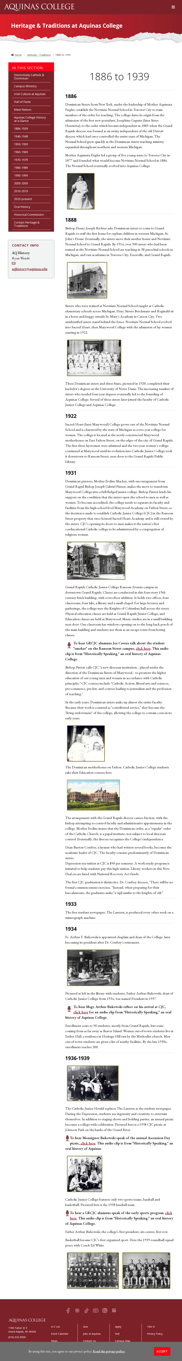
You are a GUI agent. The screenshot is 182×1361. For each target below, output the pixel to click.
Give (85, 1326)
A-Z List (55, 1326)
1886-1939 (21, 129)
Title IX (151, 1326)
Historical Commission (29, 215)
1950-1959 (21, 144)
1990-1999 (21, 175)
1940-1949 (21, 136)
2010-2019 (21, 191)
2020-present (23, 199)
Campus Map (122, 1341)
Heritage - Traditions (38, 54)
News (54, 1341)
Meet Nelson (22, 110)
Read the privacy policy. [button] (109, 1351)
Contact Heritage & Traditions (26, 224)
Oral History (22, 207)
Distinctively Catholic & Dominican (29, 76)
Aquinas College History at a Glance (30, 119)
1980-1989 (21, 168)
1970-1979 (21, 160)
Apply (118, 1326)
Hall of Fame (22, 102)
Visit (117, 1333)
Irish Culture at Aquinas (30, 94)
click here (143, 648)
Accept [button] (162, 1351)
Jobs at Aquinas (92, 1333)
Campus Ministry (25, 86)
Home (18, 54)
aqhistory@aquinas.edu (29, 268)
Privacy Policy (155, 1333)
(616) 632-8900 (17, 1337)
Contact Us (89, 1341)
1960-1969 (21, 152)
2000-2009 (21, 183)
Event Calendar (59, 1333)
